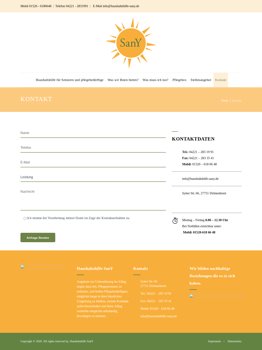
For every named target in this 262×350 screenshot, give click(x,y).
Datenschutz (235, 341)
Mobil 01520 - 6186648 (35, 6)
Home (224, 100)
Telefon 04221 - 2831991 (71, 6)
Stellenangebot (201, 80)
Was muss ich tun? (155, 80)
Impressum (214, 341)
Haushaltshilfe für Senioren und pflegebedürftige (70, 80)
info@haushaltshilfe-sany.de (200, 178)
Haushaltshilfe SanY (81, 341)
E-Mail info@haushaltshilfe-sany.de (116, 6)
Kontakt (220, 80)
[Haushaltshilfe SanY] (131, 42)
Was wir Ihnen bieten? (123, 80)
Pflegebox (180, 80)
